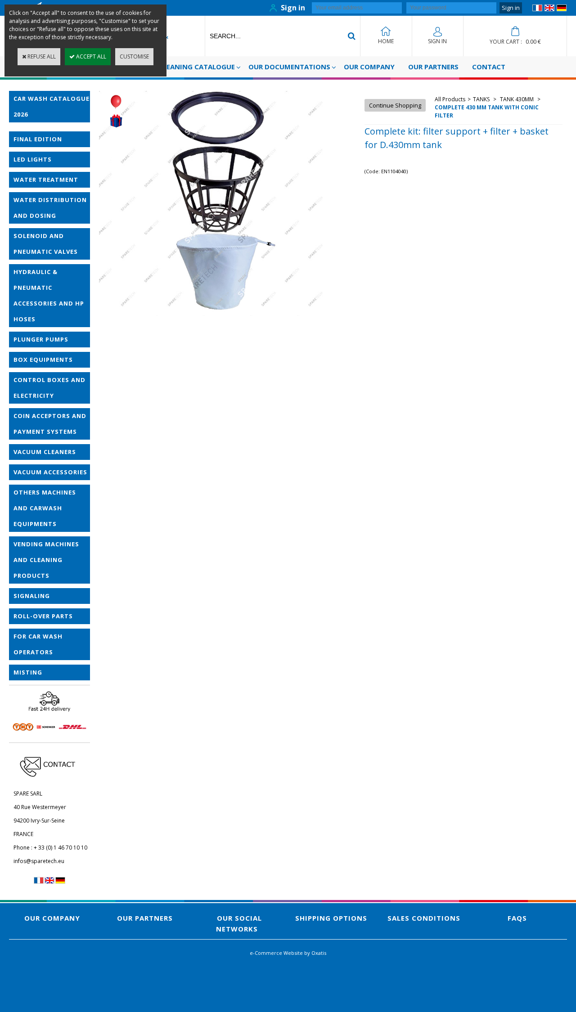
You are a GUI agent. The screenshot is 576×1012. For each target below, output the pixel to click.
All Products (450, 99)
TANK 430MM (517, 99)
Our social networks (239, 923)
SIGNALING (32, 596)
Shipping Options (331, 917)
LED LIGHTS (33, 159)
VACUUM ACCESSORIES (50, 472)
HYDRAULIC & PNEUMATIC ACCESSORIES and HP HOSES (49, 295)
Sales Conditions (423, 917)
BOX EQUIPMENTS (43, 359)
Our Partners (433, 66)
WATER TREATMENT (46, 179)
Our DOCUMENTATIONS (289, 66)
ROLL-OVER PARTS (43, 616)
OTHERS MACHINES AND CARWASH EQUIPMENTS (45, 508)
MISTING (28, 672)
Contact (488, 66)
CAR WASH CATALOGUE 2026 (52, 106)
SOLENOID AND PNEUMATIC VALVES (46, 244)
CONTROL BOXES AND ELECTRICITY (50, 388)
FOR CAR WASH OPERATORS (38, 644)
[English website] (549, 9)
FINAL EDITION (38, 139)
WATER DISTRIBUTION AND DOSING (50, 208)
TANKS (482, 99)
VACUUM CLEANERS (45, 452)
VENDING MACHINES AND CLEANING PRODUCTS (46, 560)
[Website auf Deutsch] (562, 9)
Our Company (369, 66)
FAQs (517, 917)
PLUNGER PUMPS (41, 339)
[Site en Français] (537, 9)
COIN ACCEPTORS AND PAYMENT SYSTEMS (50, 424)
